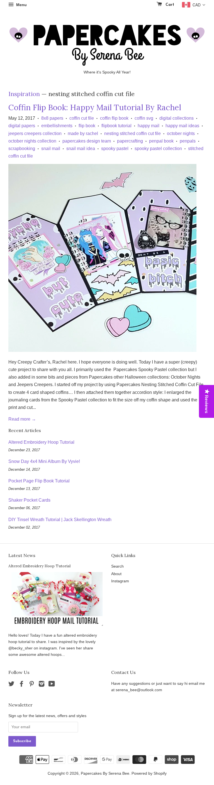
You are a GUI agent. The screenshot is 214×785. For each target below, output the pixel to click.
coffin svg (144, 118)
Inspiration (24, 94)
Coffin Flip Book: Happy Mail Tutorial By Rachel (94, 107)
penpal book (161, 141)
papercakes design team (86, 141)
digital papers (21, 125)
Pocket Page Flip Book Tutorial (39, 481)
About (116, 574)
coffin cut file (81, 118)
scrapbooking (21, 148)
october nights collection (32, 141)
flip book (87, 125)
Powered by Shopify (149, 773)
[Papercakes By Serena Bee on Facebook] (21, 685)
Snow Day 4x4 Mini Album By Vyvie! (44, 461)
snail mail (50, 148)
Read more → (22, 419)
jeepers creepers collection (35, 133)
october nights (181, 133)
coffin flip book (114, 118)
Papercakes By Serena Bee (105, 773)
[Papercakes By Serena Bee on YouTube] (51, 685)
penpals (188, 141)
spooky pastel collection (158, 148)
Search (117, 566)
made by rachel (83, 133)
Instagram (120, 581)
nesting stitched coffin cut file (132, 133)
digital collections (176, 118)
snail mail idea (80, 148)
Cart (169, 5)
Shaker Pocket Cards (29, 500)
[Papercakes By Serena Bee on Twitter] (11, 685)
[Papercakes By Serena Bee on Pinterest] (31, 685)
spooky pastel (114, 148)
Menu (21, 5)
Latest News (21, 555)
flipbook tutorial (116, 125)
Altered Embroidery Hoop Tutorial (41, 442)
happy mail (148, 125)
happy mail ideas (182, 125)
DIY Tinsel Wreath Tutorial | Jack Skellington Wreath (59, 519)
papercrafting (130, 141)
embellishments (56, 125)
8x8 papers (52, 118)
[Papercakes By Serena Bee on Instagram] (41, 685)
